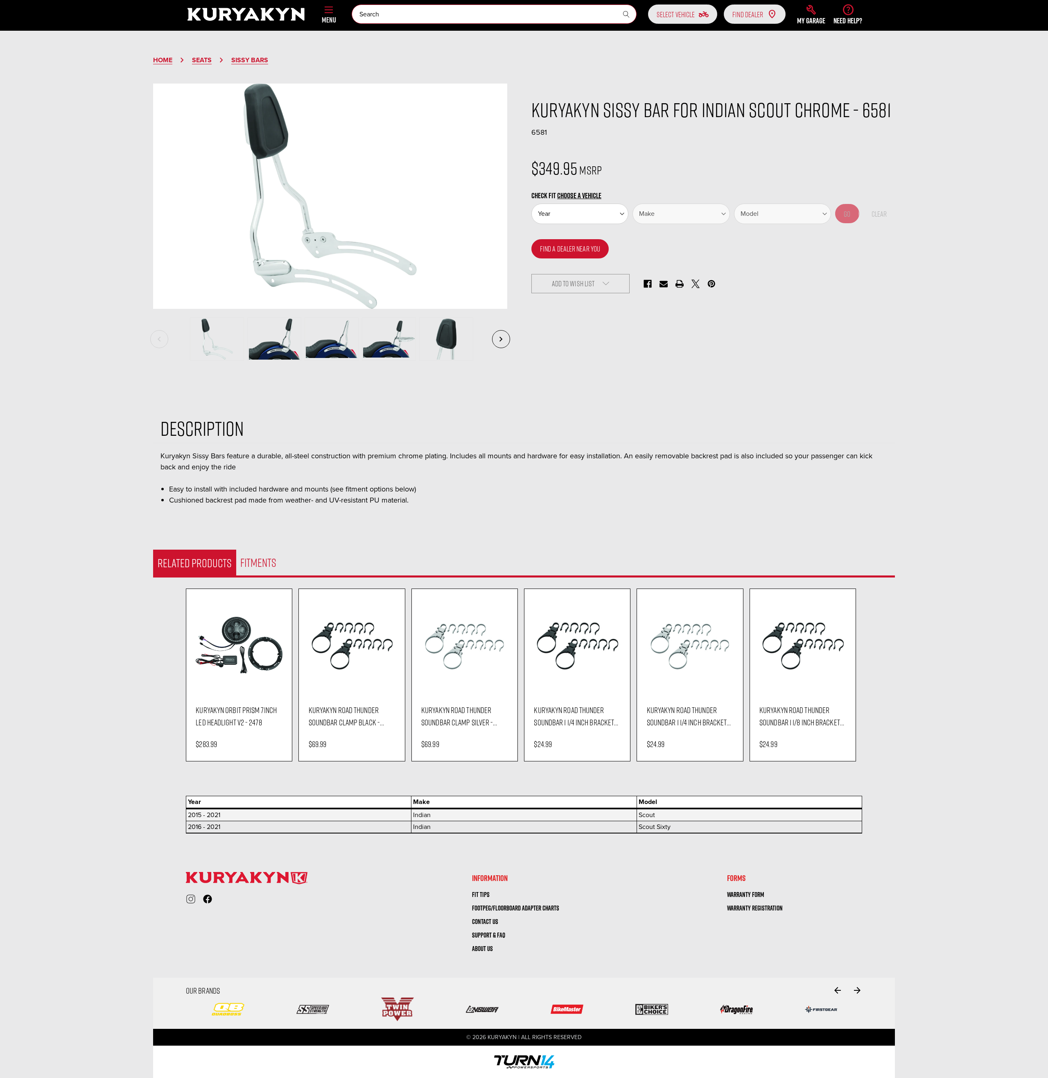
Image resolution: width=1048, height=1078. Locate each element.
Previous (159, 339)
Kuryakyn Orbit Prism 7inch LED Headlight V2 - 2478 (236, 715)
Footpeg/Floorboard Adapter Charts (515, 908)
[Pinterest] (711, 283)
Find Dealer (747, 14)
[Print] (679, 283)
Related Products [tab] (195, 562)
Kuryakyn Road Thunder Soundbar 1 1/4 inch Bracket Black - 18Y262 (574, 716)
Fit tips (481, 894)
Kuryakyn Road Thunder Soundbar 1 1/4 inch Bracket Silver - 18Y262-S (687, 716)
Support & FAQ (488, 935)
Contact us (485, 921)
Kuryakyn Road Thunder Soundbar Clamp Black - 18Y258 (344, 716)
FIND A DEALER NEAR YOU (570, 249)
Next (501, 339)
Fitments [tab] (258, 562)
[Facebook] (648, 283)
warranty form (745, 894)
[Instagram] (191, 899)
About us (482, 948)
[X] (695, 283)
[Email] (664, 283)
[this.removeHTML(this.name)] (239, 644)
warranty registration (755, 908)
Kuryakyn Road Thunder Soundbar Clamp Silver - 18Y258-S (457, 716)
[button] (811, 14)
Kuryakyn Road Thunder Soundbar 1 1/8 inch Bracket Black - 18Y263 (799, 716)
